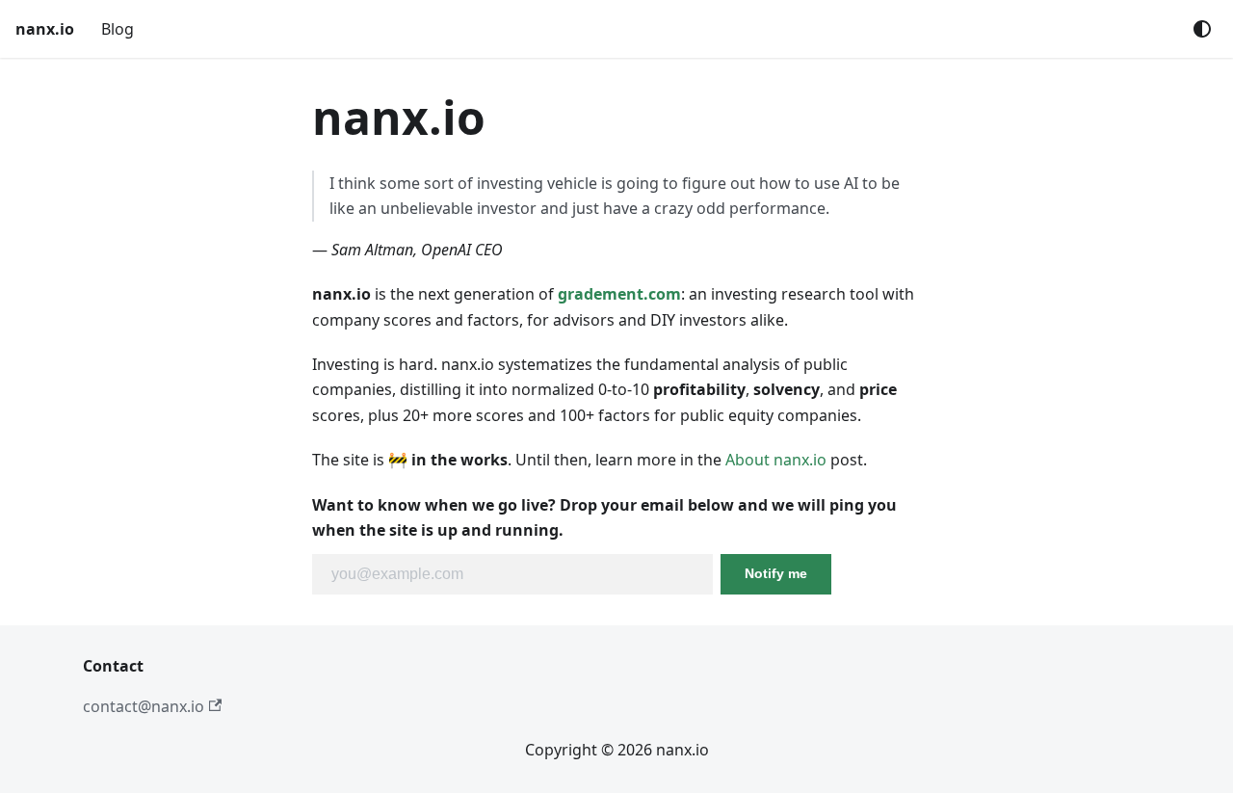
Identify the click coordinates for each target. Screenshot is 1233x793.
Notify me (776, 573)
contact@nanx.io (143, 706)
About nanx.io (775, 459)
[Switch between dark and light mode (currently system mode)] (1202, 28)
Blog (117, 29)
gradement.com (619, 293)
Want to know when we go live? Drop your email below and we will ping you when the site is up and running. (604, 517)
